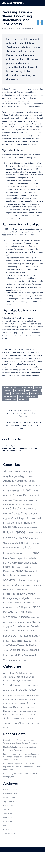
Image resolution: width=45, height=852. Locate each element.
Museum (23, 703)
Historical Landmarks (17, 696)
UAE (28, 650)
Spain (15, 635)
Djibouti (6, 523)
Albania (22, 471)
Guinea (19, 542)
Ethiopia (33, 527)
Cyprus (7, 518)
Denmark (35, 518)
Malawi (19, 570)
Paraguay (7, 607)
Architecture (22, 673)
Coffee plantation (9, 387)
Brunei (36, 491)
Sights (7, 718)
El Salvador (18, 527)
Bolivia (37, 485)
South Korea (24, 630)
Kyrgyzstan (17, 562)
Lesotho (7, 566)
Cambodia (7, 500)
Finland (8, 532)
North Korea (34, 598)
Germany (10, 538)
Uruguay (12, 656)
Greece (23, 538)
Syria (5, 645)
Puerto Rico (21, 611)
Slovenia (26, 626)
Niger (17, 598)
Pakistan (22, 602)
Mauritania (9, 575)
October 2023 (9, 797)
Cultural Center (26, 387)
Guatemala (27, 28)
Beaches (18, 676)
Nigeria (25, 598)
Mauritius (21, 575)
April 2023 (7, 821)
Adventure (9, 673)
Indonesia (9, 553)
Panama (30, 602)
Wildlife (5, 727)
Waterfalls (37, 723)
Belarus (13, 485)
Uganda (34, 649)
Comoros (7, 514)
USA (20, 655)
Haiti (26, 543)
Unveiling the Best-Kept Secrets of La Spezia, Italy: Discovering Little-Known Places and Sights (22, 425)
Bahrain (6, 485)
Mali (34, 571)
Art (31, 673)
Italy (35, 553)
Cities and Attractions (13, 3)
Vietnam (8, 660)
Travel (16, 723)
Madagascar (8, 571)
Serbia (36, 622)
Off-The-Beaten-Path (26, 711)
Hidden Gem (19, 390)
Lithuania (16, 567)
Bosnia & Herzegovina (13, 491)
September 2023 (10, 801)
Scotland (27, 622)
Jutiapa (6, 393)
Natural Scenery (9, 396)
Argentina (26, 476)
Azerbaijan (29, 481)
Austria (19, 480)
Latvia (33, 562)
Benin (31, 485)
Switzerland (32, 640)
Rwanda (33, 617)
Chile (12, 508)
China (21, 508)
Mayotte (29, 575)
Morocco (21, 585)
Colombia (31, 508)
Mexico (9, 580)
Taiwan (12, 645)
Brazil (27, 490)
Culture (38, 387)
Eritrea (26, 527)
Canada (31, 500)
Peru (15, 607)
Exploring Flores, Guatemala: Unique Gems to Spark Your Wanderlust (21, 449)
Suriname (7, 641)
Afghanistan (10, 471)
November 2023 (10, 793)
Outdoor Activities (18, 715)
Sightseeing (17, 719)
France (19, 532)
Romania (10, 617)
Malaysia (28, 571)
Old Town (6, 715)
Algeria (31, 471)
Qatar (29, 612)
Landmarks (8, 699)
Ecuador (8, 526)
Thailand (34, 645)
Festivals (17, 685)
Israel (28, 553)
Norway (7, 602)
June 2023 (7, 813)
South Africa (10, 630)
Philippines (24, 607)
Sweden (17, 640)
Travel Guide (25, 723)
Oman (15, 602)
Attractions (8, 677)
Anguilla (15, 476)
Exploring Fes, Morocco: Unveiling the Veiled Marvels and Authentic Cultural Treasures (23, 413)
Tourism (7, 723)
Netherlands (11, 593)
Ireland (20, 553)
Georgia (37, 532)
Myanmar (8, 589)
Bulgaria (7, 495)
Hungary (19, 547)
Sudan (36, 635)
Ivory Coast (9, 558)
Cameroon (19, 500)
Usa (31, 723)
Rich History (23, 399)
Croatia (26, 513)
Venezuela (30, 655)
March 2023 (8, 825)
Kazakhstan (31, 558)
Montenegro (8, 585)
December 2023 (10, 789)
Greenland (33, 538)
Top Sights (31, 719)
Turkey (21, 649)
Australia (8, 480)
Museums (32, 703)
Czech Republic (20, 518)
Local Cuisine (8, 703)
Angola (7, 476)
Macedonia (26, 567)
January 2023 (9, 833)
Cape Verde (8, 504)
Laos (26, 562)
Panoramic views (9, 399)
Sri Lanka (25, 635)
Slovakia (17, 626)
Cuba (34, 513)
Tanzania (22, 645)
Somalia (35, 626)
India (28, 547)
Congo (16, 513)
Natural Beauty (12, 707)
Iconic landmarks (32, 390)
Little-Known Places (20, 393)
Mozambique (34, 585)
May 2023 (7, 817)
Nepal (24, 589)
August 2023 (8, 805)
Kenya (7, 562)
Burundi (34, 495)
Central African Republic (25, 504)
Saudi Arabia (15, 622)
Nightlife (14, 711)
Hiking (6, 696)
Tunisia (12, 649)
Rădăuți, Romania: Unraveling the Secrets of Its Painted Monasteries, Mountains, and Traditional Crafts (21, 757)
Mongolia (37, 580)
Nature (6, 711)
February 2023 (9, 829)
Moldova (20, 580)
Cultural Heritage (12, 680)
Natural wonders (29, 708)
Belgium (22, 485)
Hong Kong (8, 548)
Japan (20, 558)
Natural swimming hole (28, 396)
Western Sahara (20, 660)
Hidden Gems (26, 690)
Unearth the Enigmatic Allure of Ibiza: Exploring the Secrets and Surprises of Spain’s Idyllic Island (22, 767)
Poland (35, 607)
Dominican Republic (22, 522)
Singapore (7, 626)
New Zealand (27, 594)
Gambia (29, 533)
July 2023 (7, 809)
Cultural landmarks (27, 680)
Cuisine (32, 677)
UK (5, 655)
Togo (5, 650)
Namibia (17, 589)
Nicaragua (8, 598)
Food (23, 685)
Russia (23, 617)
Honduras (34, 543)
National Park (36, 393)
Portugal (8, 611)
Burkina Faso (21, 495)
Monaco (29, 580)
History (30, 695)
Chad (6, 508)
